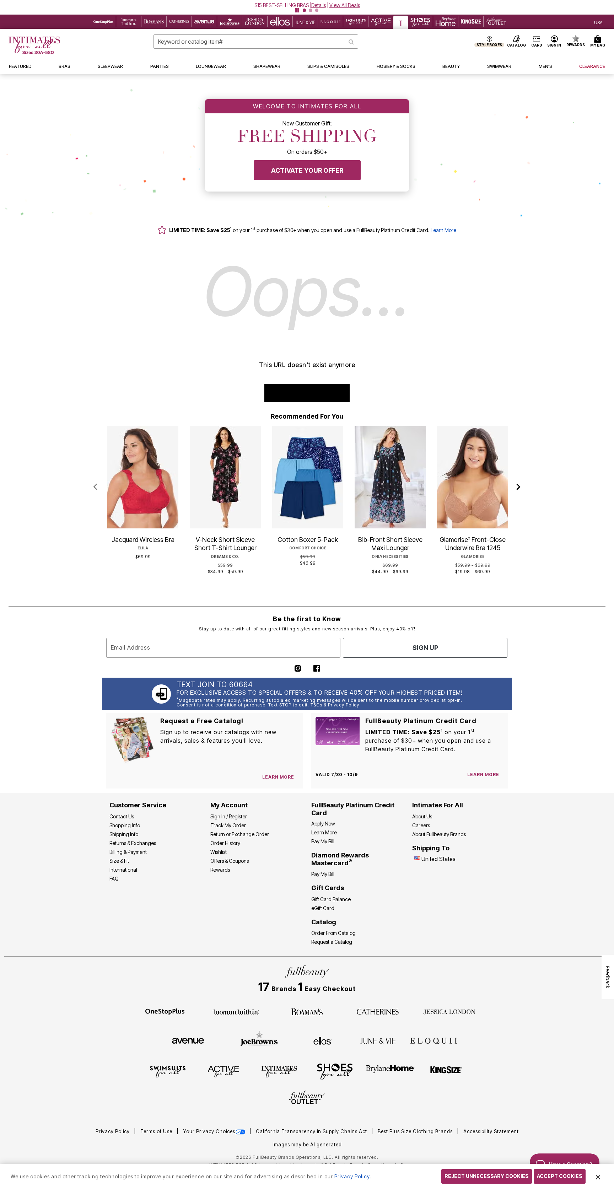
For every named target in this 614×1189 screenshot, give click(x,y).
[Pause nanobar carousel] (297, 10)
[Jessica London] (449, 1011)
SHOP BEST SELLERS (307, 393)
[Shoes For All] (334, 1071)
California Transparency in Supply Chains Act (312, 1131)
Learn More (443, 230)
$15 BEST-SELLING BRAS (281, 5)
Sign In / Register (228, 816)
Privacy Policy (113, 1131)
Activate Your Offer (307, 170)
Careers (421, 825)
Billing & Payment (128, 852)
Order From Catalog (333, 933)
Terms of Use (157, 1131)
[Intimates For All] (279, 1071)
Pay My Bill (322, 841)
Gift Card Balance (331, 899)
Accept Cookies (559, 1176)
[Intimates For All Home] (34, 45)
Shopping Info (124, 825)
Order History (225, 843)
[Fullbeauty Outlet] (307, 1098)
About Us (422, 816)
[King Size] (446, 1071)
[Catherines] (378, 1011)
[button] (307, 5)
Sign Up (425, 647)
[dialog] (598, 22)
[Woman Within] (236, 1011)
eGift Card (322, 908)
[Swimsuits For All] (167, 1071)
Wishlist (218, 852)
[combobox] (256, 41)
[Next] (518, 487)
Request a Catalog (331, 942)
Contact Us (121, 816)
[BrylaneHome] (390, 1071)
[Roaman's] (307, 1011)
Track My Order (228, 825)
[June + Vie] (378, 1040)
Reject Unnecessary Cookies (487, 1176)
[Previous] (95, 487)
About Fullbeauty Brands (439, 834)
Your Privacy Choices (209, 1131)
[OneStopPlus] (164, 1011)
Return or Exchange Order (239, 834)
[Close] (598, 1177)
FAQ (114, 879)
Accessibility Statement (491, 1131)
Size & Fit (119, 861)
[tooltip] (103, 21)
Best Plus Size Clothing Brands (416, 1131)
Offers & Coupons (229, 861)
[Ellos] (322, 1040)
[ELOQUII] (433, 1039)
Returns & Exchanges (132, 843)
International (123, 870)
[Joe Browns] (259, 1039)
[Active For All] (223, 1071)
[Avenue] (188, 1040)
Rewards (220, 870)
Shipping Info (123, 834)
